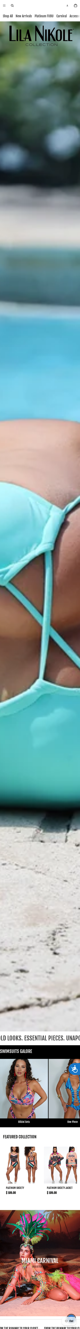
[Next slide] (73, 1091)
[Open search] (12, 5)
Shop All (8, 16)
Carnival (61, 16)
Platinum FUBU (44, 16)
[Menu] (4, 5)
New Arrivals (24, 16)
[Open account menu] (67, 5)
